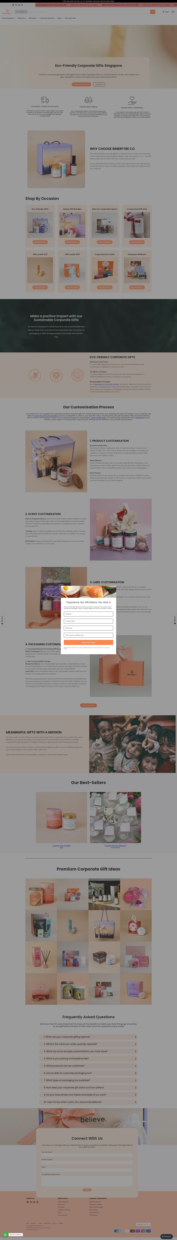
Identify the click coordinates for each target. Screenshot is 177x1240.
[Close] (114, 588)
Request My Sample (88, 642)
